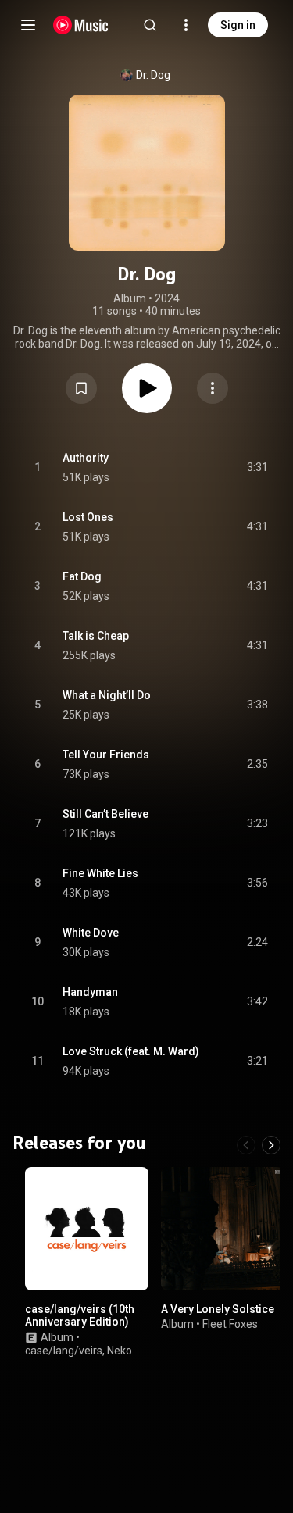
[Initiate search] (150, 24)
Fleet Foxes (230, 1324)
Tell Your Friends (106, 754)
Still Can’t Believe (105, 814)
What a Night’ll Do (107, 695)
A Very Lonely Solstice (217, 1308)
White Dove (91, 932)
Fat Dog (82, 576)
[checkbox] (257, 468)
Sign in (237, 25)
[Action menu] (212, 388)
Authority (86, 457)
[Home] (81, 25)
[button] (81, 388)
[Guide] (28, 25)
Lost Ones (88, 517)
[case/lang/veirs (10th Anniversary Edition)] (86, 1228)
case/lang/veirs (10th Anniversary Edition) (79, 1315)
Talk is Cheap (96, 636)
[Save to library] (81, 388)
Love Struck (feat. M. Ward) (131, 1051)
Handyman (90, 992)
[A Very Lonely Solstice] (222, 1228)
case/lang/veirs (63, 1350)
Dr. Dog (153, 75)
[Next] (271, 1145)
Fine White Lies (100, 873)
